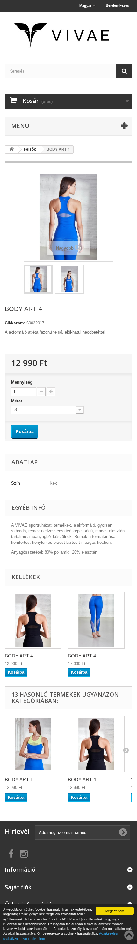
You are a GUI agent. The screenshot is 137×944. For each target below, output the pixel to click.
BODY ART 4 (19, 655)
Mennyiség (21, 382)
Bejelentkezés (117, 5)
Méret (17, 401)
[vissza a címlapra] (11, 149)
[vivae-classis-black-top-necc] (33, 620)
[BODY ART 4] (96, 744)
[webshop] (68, 32)
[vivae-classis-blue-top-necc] (38, 279)
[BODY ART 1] (33, 744)
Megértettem (114, 910)
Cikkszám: (15, 323)
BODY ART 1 (19, 779)
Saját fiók (18, 887)
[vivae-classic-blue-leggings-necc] (96, 620)
